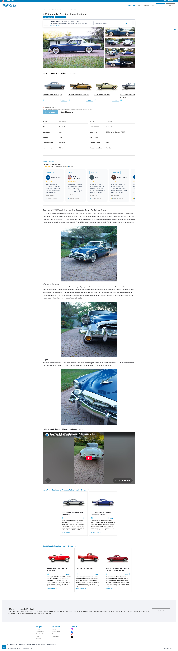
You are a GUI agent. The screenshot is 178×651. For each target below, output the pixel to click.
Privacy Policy (168, 648)
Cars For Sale (56, 9)
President (69, 9)
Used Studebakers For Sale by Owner (58, 546)
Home (50, 9)
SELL (160, 5)
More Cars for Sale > (55, 25)
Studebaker (62, 9)
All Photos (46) (127, 63)
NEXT (127, 23)
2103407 (74, 9)
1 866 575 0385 (9, 1)
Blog (153, 5)
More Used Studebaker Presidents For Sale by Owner (64, 490)
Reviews (146, 5)
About (139, 5)
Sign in (171, 5)
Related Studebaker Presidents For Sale (59, 73)
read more (49, 195)
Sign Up (161, 611)
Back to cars (45, 9)
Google (55, 198)
